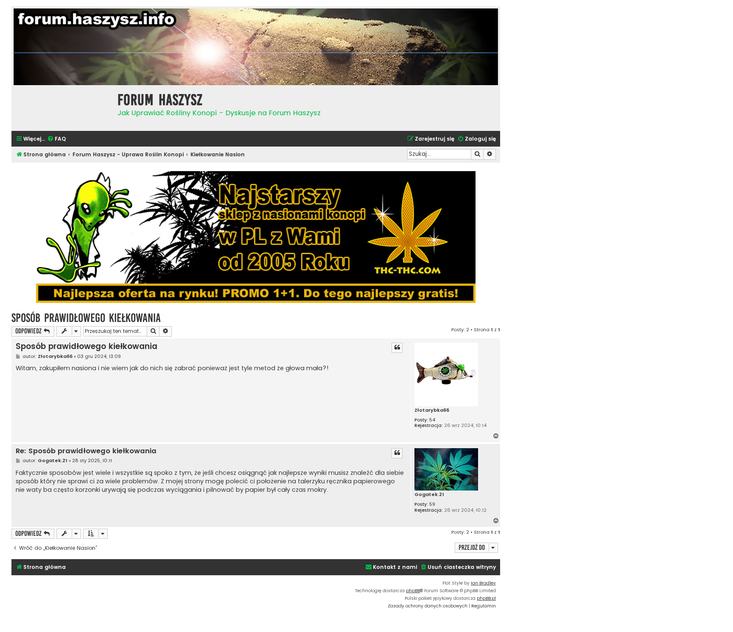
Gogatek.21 (429, 494)
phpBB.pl (486, 598)
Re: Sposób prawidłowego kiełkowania (86, 451)
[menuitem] (56, 139)
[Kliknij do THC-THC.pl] (255, 237)
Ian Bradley (483, 583)
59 (432, 504)
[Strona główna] (62, 107)
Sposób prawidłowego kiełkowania (86, 317)
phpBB (413, 591)
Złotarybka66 (431, 410)
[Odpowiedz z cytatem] (397, 348)
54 (432, 420)
